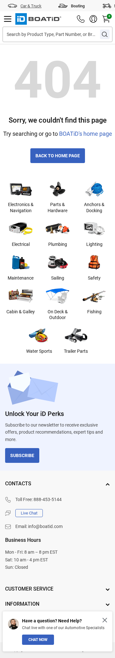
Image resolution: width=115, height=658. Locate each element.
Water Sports (39, 351)
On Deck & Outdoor (58, 314)
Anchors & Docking (94, 207)
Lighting (94, 244)
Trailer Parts (76, 351)
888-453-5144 (48, 499)
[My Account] (93, 19)
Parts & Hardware (57, 207)
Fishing (94, 311)
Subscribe (22, 455)
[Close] (105, 620)
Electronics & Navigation (21, 207)
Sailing (57, 278)
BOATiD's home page (85, 133)
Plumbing (57, 244)
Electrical (21, 244)
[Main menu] (7, 19)
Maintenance (21, 278)
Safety (94, 278)
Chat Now (38, 639)
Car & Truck (31, 6)
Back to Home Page (57, 155)
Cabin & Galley (20, 311)
